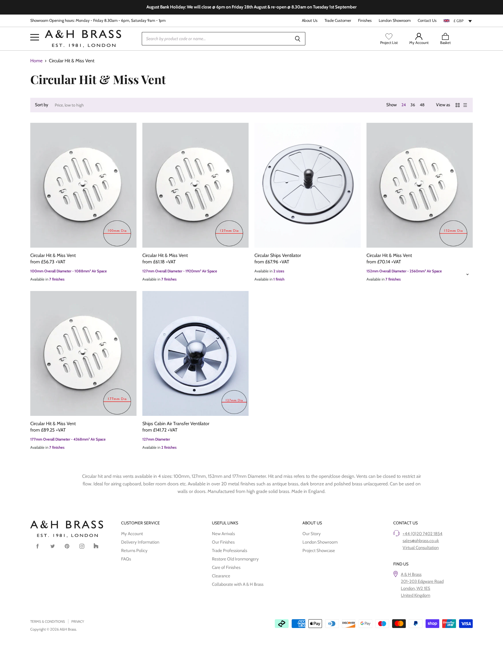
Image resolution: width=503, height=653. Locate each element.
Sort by (41, 104)
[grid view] (458, 105)
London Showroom (395, 20)
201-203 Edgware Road (422, 581)
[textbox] (458, 21)
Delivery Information (140, 542)
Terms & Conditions (47, 621)
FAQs (126, 559)
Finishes (365, 20)
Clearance (221, 576)
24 (403, 104)
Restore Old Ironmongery (235, 559)
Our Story (311, 533)
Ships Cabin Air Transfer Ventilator (175, 423)
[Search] (297, 38)
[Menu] (34, 28)
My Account (132, 533)
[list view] (465, 105)
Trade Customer (338, 20)
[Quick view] (83, 185)
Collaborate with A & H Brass (237, 584)
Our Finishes (223, 542)
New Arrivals (223, 533)
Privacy (77, 621)
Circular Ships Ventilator (277, 255)
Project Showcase (318, 550)
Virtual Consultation (421, 547)
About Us (310, 20)
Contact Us (427, 20)
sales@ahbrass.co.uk (421, 540)
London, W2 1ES (415, 588)
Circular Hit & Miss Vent (53, 255)
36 (412, 104)
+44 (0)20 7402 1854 (422, 533)
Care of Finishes (226, 567)
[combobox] (458, 21)
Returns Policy (134, 550)
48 (422, 104)
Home (36, 60)
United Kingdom (415, 595)
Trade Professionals (229, 550)
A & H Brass (411, 574)
